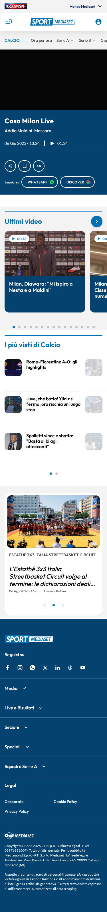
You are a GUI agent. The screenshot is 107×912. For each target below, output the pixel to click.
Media (11, 688)
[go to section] (96, 221)
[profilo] (98, 22)
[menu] (9, 22)
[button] (53, 21)
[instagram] (20, 667)
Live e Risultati (19, 708)
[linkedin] (57, 667)
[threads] (70, 667)
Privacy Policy (17, 811)
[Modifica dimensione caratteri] (39, 166)
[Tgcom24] (16, 6)
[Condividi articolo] (10, 166)
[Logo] (53, 21)
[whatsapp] (32, 667)
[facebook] (7, 667)
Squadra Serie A (21, 766)
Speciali (13, 746)
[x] (45, 667)
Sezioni (12, 727)
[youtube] (83, 667)
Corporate (14, 801)
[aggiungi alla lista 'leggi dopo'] (24, 166)
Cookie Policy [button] (65, 801)
